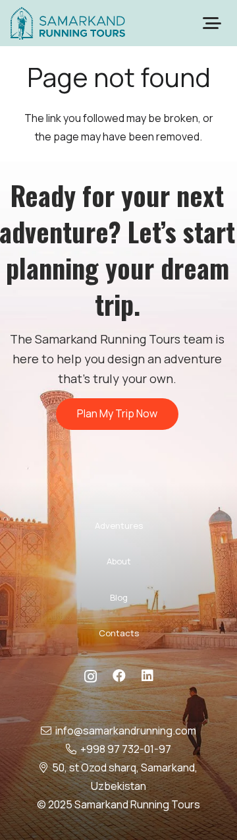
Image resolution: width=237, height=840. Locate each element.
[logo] (68, 23)
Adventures (119, 525)
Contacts (119, 633)
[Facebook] (119, 675)
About (119, 561)
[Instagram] (90, 676)
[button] (212, 23)
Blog (119, 597)
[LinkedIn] (147, 675)
